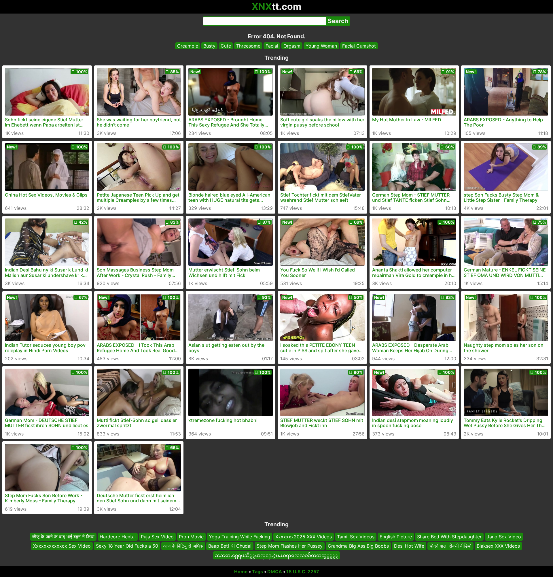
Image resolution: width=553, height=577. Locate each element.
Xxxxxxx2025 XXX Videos (303, 537)
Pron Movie (191, 537)
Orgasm (291, 46)
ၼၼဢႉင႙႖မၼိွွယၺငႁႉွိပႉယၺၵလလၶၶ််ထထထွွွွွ (276, 555)
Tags (257, 571)
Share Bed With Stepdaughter (449, 537)
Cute (226, 46)
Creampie (187, 46)
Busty (209, 46)
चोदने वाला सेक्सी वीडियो (450, 546)
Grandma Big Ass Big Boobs (358, 546)
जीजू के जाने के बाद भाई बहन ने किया (63, 537)
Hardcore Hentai (118, 537)
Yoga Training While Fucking (239, 537)
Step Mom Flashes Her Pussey (290, 546)
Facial (272, 46)
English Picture (396, 537)
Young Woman (321, 46)
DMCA (274, 571)
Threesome (248, 46)
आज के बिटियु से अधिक (183, 546)
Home (241, 571)
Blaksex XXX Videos (498, 546)
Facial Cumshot (359, 46)
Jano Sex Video (504, 537)
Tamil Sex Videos (355, 537)
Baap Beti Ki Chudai (229, 546)
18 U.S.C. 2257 (302, 571)
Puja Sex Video (157, 537)
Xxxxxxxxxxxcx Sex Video (62, 546)
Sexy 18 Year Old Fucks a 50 (127, 546)
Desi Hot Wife (409, 546)
